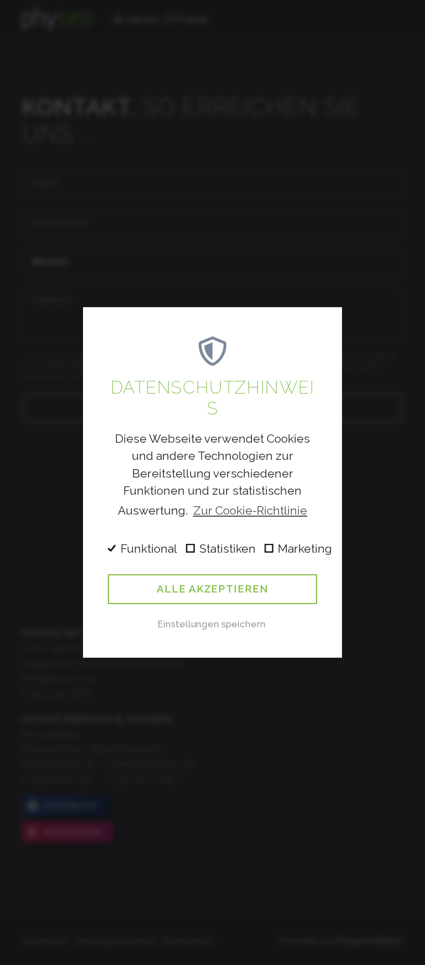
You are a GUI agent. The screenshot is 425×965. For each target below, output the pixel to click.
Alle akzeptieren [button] (212, 589)
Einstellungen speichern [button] (212, 624)
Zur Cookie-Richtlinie (250, 510)
